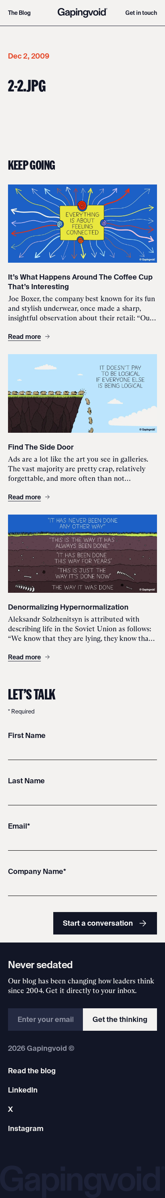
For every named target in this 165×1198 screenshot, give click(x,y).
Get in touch (141, 13)
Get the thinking (120, 1019)
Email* (19, 826)
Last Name (26, 780)
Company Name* (37, 871)
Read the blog (32, 1070)
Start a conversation (98, 923)
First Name (27, 735)
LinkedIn (23, 1090)
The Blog (19, 13)
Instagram (25, 1128)
